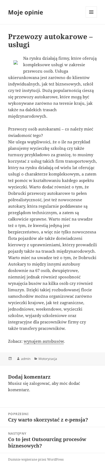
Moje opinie (25, 12)
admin (25, 358)
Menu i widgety (91, 17)
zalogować (39, 383)
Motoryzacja (47, 358)
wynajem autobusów (44, 341)
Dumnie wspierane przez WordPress (36, 459)
